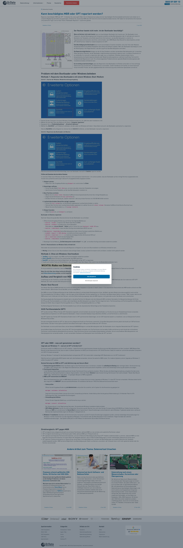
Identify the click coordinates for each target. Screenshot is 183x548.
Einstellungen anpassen (91, 280)
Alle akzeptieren (91, 276)
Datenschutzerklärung (85, 272)
